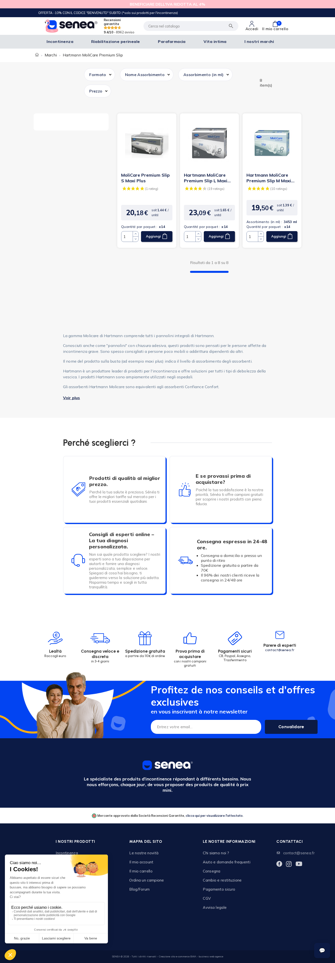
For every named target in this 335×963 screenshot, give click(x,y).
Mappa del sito (145, 841)
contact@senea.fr (279, 650)
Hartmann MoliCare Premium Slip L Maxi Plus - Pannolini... (205, 178)
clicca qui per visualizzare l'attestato (214, 816)
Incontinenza (67, 853)
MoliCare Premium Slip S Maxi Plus (145, 178)
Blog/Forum (139, 889)
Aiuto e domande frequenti (226, 862)
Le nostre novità (143, 853)
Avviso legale (215, 907)
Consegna (211, 871)
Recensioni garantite (119, 26)
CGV (207, 898)
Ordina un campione (146, 880)
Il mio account (141, 862)
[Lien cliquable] (146, 142)
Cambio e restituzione (222, 880)
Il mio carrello (141, 871)
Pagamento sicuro (219, 889)
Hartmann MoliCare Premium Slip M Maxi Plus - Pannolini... (268, 178)
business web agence (211, 956)
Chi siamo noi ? (216, 853)
